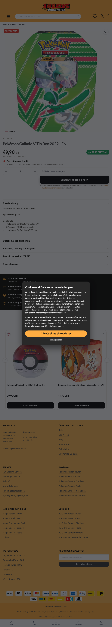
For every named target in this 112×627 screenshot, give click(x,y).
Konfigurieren (56, 340)
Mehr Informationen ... (54, 326)
